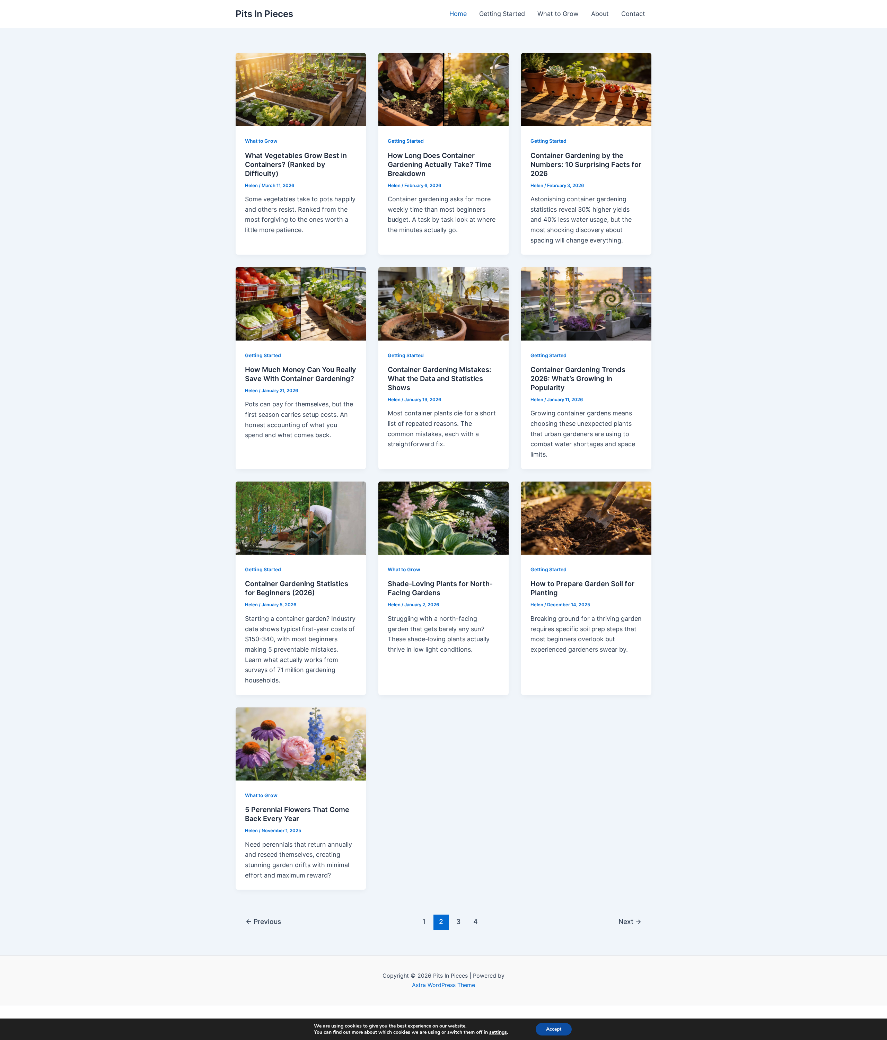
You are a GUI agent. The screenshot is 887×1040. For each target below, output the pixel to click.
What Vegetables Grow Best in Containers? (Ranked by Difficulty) (296, 164)
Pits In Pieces (264, 13)
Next (629, 921)
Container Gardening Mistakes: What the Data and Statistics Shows (439, 378)
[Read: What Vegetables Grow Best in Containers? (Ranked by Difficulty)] (301, 89)
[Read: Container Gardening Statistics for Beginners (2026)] (301, 517)
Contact (633, 13)
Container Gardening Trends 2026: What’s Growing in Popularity (577, 378)
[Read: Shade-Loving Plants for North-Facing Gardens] (443, 517)
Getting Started (502, 13)
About (600, 13)
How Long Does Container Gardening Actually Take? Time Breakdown (440, 164)
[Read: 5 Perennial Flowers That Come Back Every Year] (301, 743)
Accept (553, 1029)
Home (458, 13)
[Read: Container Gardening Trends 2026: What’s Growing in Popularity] (586, 303)
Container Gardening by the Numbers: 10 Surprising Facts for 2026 (585, 164)
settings (498, 1032)
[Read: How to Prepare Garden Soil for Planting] (586, 517)
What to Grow (558, 13)
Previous (263, 921)
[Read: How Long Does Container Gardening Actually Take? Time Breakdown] (443, 89)
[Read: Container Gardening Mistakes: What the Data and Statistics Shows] (443, 303)
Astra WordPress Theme (443, 984)
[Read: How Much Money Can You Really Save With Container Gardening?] (301, 303)
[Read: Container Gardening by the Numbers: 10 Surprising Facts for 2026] (586, 89)
